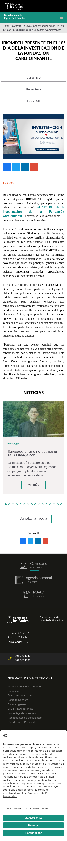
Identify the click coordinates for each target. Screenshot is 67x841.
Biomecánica (33, 89)
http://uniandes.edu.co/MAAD (33, 595)
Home (6, 26)
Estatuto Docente (18, 700)
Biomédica (31, 582)
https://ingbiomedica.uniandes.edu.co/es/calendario (33, 566)
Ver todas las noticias (34, 518)
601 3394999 (23, 660)
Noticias (16, 26)
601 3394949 (23, 655)
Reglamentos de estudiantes (25, 717)
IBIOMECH (33, 100)
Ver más (33, 484)
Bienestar (13, 691)
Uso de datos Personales (22, 722)
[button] (6, 504)
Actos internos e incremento (24, 686)
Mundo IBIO (33, 77)
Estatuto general (17, 704)
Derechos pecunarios (20, 695)
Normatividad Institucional (31, 678)
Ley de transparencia (20, 708)
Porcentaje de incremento (23, 713)
